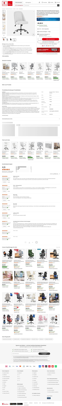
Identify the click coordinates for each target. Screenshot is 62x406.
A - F (19, 374)
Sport (4, 387)
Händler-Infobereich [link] (36, 395)
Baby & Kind (5, 380)
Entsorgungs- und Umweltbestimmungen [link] (48, 402)
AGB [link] (40, 402)
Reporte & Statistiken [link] (51, 372)
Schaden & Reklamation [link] (22, 393)
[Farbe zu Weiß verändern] (14, 39)
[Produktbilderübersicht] (4, 23)
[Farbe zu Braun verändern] (3, 39)
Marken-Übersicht (6, 393)
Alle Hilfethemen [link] (21, 386)
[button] (24, 166)
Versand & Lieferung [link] (21, 395)
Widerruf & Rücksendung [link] (22, 389)
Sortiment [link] (35, 378)
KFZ (4, 389)
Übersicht (20, 372)
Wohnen (4, 382)
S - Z (19, 380)
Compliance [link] (31, 402)
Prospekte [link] (35, 374)
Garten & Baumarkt (6, 376)
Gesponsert (57, 247)
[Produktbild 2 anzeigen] (3, 15)
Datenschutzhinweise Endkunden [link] (53, 384)
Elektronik (5, 374)
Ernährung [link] (35, 385)
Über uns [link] (49, 374)
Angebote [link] (34, 372)
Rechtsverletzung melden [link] (22, 397)
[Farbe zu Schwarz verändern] (10, 39)
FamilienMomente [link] (36, 387)
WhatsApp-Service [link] (36, 389)
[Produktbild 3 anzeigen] (3, 18)
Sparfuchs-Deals (6, 372)
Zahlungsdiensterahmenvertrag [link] (53, 380)
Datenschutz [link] (36, 402)
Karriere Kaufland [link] (51, 390)
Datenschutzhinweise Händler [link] (53, 382)
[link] (28, 2)
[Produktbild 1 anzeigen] (3, 11)
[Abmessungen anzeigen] (33, 34)
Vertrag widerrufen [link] (21, 391)
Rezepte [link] (34, 380)
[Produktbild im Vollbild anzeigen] (21, 23)
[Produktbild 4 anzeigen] (3, 22)
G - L (19, 376)
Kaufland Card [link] (35, 376)
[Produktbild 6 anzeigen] (3, 29)
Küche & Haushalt (6, 378)
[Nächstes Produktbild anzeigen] (4, 35)
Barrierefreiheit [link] (26, 404)
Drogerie (4, 385)
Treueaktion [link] (35, 382)
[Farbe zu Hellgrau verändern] (7, 39)
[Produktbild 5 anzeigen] (3, 25)
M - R (19, 378)
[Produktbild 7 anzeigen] (3, 32)
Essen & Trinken (6, 391)
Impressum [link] (26, 402)
